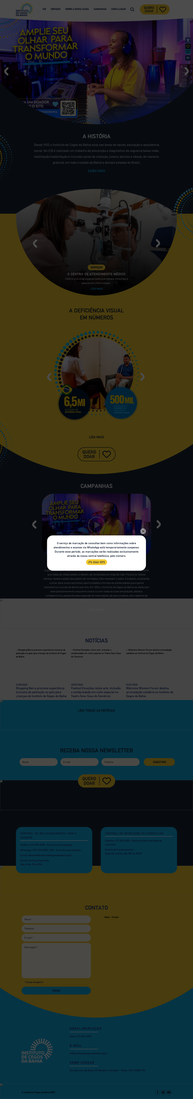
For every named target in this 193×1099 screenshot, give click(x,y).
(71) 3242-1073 (96, 562)
